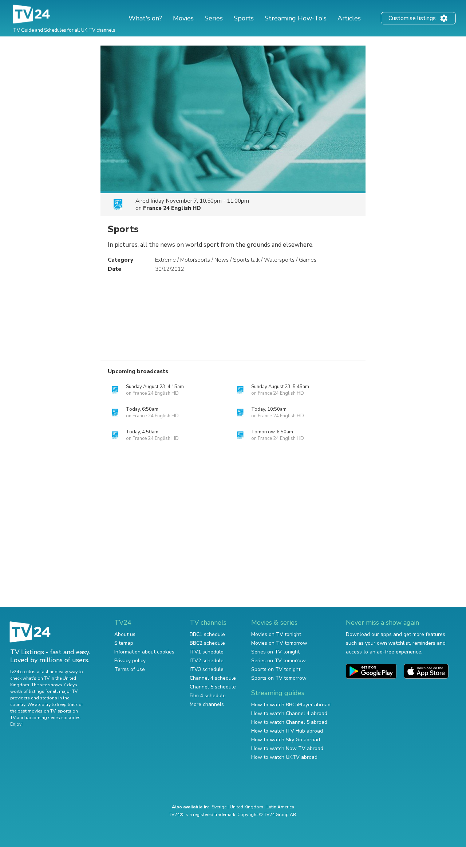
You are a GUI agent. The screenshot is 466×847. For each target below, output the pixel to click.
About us (124, 634)
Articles (349, 18)
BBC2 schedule (207, 643)
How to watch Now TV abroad (287, 748)
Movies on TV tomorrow (279, 643)
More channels (207, 704)
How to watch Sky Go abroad (285, 739)
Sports (244, 18)
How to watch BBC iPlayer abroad (291, 704)
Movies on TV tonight (276, 634)
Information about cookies (144, 651)
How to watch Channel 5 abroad (289, 722)
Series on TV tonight (275, 651)
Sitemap (123, 643)
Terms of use (129, 669)
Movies (183, 18)
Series (214, 18)
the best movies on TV (32, 711)
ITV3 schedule (207, 669)
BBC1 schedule (207, 634)
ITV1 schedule (207, 651)
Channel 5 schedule (213, 686)
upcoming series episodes (53, 718)
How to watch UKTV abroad (284, 757)
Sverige (219, 807)
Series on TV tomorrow (278, 660)
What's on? (145, 18)
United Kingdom (246, 807)
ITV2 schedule (207, 660)
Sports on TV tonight (275, 669)
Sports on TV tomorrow (279, 678)
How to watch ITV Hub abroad (287, 730)
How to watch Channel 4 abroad (289, 713)
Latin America (280, 807)
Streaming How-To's (296, 18)
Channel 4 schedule (213, 678)
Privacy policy (130, 660)
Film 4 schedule (208, 695)
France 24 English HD (172, 208)
